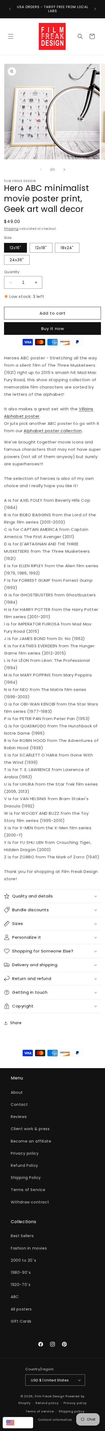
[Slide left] (41, 170)
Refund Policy (24, 1165)
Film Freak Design (50, 1396)
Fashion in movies (29, 1248)
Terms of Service (28, 1189)
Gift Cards (21, 1321)
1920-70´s (20, 1284)
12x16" (15, 247)
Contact (19, 1104)
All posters (21, 1309)
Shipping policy (72, 1411)
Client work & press (30, 1128)
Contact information (55, 1420)
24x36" (17, 260)
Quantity (11, 271)
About (17, 1092)
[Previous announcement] (10, 9)
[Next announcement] (95, 9)
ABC (15, 1296)
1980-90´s (21, 1272)
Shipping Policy (26, 1177)
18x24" (67, 247)
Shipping (11, 229)
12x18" (41, 247)
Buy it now (52, 328)
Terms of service (40, 1411)
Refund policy (47, 1403)
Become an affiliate (31, 1141)
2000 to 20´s (23, 1260)
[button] (11, 36)
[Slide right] (64, 170)
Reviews (19, 1116)
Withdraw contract (30, 1202)
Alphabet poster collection (53, 431)
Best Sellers (22, 1236)
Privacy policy (24, 1153)
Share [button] (16, 1023)
